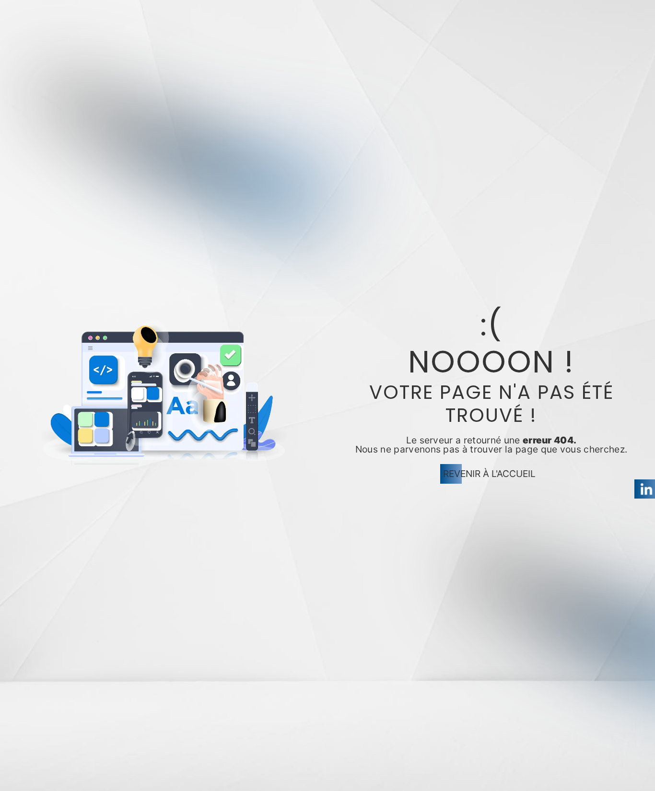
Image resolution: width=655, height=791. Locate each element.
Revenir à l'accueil (489, 473)
